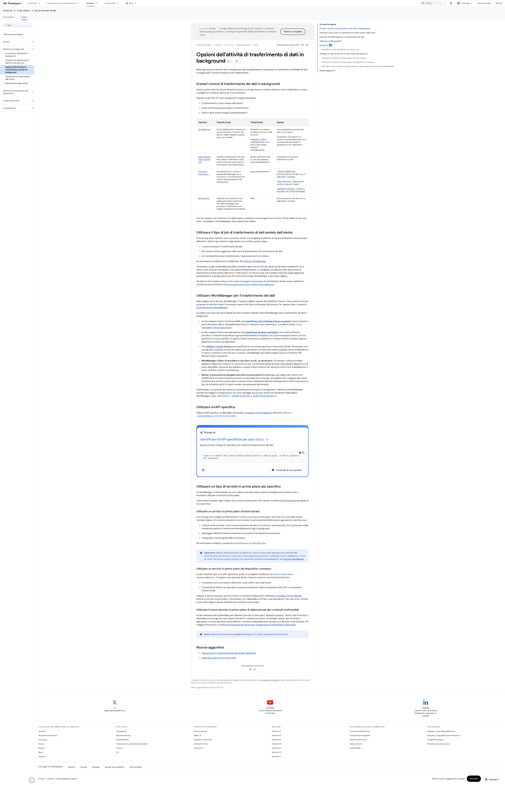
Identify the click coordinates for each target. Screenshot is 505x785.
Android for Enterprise (48, 735)
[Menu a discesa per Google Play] (119, 3)
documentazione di (249, 543)
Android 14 (276, 744)
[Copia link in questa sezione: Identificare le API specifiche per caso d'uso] (267, 439)
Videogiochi (121, 731)
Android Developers (204, 45)
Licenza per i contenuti (270, 680)
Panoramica (8, 17)
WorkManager (204, 129)
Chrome (83, 767)
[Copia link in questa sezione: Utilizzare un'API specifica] (237, 407)
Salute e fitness (122, 739)
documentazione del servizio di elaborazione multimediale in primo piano (262, 625)
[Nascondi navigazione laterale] (31, 780)
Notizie (41, 748)
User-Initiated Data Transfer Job (204, 159)
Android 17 (276, 731)
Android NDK (355, 748)
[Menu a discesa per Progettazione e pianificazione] (79, 3)
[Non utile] (307, 45)
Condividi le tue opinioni (287, 470)
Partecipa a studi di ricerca (438, 744)
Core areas (23, 10)
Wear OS (197, 735)
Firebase (95, 767)
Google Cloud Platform (114, 767)
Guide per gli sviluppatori (360, 735)
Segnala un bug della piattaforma (441, 731)
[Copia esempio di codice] (303, 452)
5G (117, 752)
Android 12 (276, 752)
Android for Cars (201, 744)
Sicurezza (43, 739)
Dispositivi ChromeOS (203, 739)
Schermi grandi (200, 731)
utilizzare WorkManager (255, 261)
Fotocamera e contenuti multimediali (131, 744)
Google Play (110, 3)
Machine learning (123, 735)
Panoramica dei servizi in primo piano (219, 658)
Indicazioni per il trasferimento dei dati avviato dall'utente (229, 653)
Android (42, 731)
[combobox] (433, 3)
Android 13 (276, 748)
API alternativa (289, 500)
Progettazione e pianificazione (61, 3)
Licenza (50, 779)
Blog (131, 3)
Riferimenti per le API (358, 739)
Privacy (119, 748)
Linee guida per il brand (66, 779)
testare (246, 367)
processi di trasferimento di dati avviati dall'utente (250, 284)
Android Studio (484, 3)
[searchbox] (17, 25)
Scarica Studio (356, 744)
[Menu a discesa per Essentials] (40, 3)
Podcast (42, 756)
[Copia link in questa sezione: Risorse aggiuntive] (226, 647)
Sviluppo (90, 3)
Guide (24, 17)
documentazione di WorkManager (212, 307)
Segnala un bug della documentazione (443, 735)
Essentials (32, 3)
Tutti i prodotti (136, 767)
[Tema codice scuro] (300, 452)
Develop (8, 10)
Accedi (499, 3)
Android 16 (276, 735)
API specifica (203, 198)
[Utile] (303, 45)
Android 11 (276, 756)
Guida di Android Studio (360, 731)
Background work (45, 10)
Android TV (198, 748)
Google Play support (435, 739)
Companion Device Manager (258, 413)
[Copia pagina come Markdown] (237, 61)
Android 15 (276, 739)
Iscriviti (474, 778)
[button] (15, 42)
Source (41, 744)
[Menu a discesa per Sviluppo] (97, 3)
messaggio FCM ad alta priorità (216, 327)
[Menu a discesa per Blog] (136, 3)
